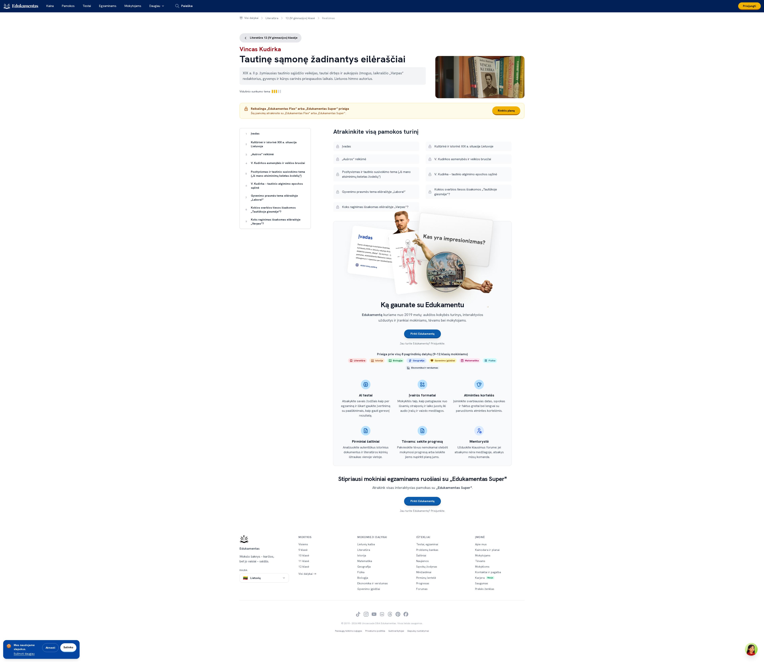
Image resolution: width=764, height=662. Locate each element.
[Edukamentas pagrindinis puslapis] (264, 539)
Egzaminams (107, 6)
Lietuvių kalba (366, 544)
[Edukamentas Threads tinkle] (390, 614)
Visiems (303, 544)
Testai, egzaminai (427, 544)
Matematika (364, 561)
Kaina (50, 6)
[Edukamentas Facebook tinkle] (405, 614)
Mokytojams (132, 6)
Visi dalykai (251, 18)
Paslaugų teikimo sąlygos (348, 631)
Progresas (422, 583)
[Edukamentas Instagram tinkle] (366, 614)
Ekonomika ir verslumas (372, 583)
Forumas (422, 589)
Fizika (360, 572)
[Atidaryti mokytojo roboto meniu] (751, 649)
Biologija (362, 578)
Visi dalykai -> (307, 574)
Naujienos (422, 561)
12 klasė (303, 566)
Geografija (364, 566)
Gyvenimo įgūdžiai (368, 589)
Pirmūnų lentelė (426, 578)
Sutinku (68, 647)
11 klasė (303, 561)
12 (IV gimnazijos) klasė (300, 18)
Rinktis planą (506, 110)
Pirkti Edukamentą (422, 333)
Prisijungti (749, 6)
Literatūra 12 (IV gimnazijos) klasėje (273, 37)
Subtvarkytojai (396, 631)
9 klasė (303, 550)
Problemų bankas (427, 550)
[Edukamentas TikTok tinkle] (358, 614)
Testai (87, 6)
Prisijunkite (437, 343)
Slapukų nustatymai (418, 631)
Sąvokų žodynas (426, 566)
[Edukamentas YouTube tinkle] (374, 614)
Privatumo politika (375, 631)
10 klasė (303, 555)
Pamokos (68, 6)
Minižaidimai (423, 572)
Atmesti (50, 647)
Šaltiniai (421, 555)
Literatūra (272, 18)
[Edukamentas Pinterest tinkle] (398, 614)
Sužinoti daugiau (24, 653)
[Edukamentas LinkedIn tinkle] (382, 614)
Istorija (361, 555)
